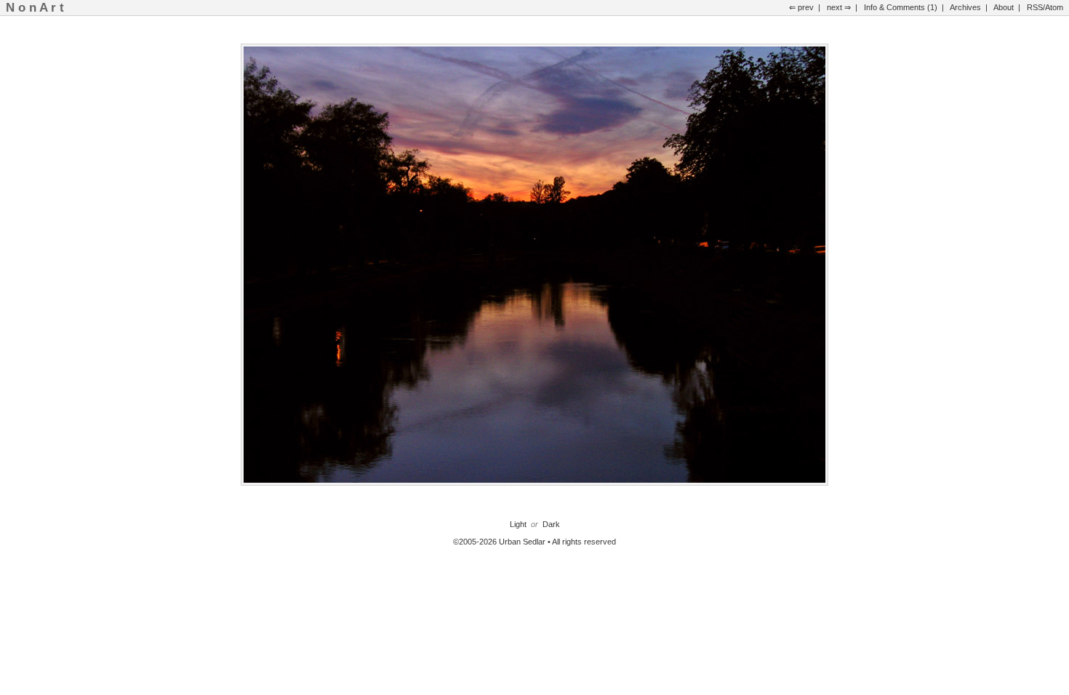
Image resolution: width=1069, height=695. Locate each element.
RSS (1035, 7)
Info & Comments (894, 7)
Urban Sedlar (522, 541)
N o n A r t (35, 7)
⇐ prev (801, 7)
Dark (551, 524)
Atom (1054, 7)
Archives (965, 7)
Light (518, 524)
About (1003, 7)
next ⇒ (839, 7)
